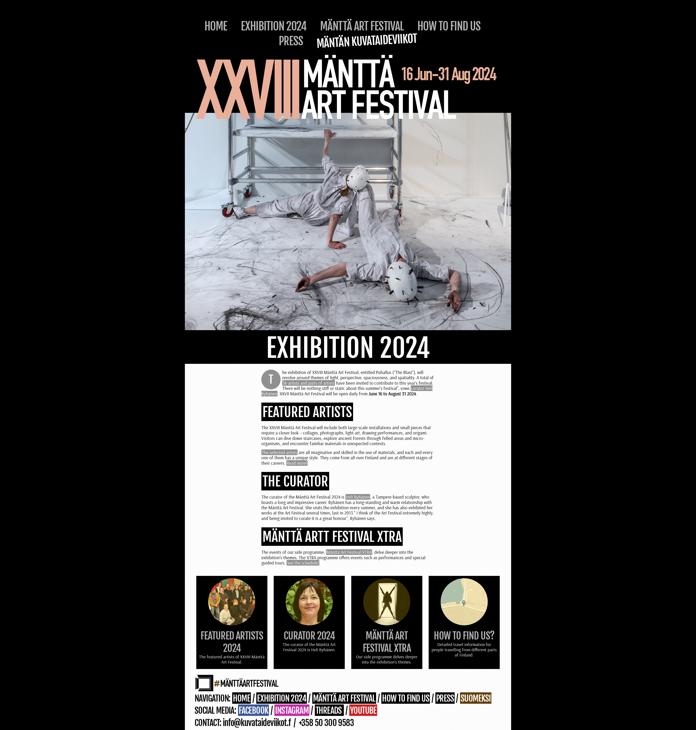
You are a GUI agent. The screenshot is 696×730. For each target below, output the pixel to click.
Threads (329, 710)
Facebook (253, 710)
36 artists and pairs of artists (309, 383)
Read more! (297, 463)
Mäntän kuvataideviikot (367, 41)
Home (215, 26)
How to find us (448, 26)
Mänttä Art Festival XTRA (349, 552)
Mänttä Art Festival (362, 26)
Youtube (363, 710)
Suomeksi (476, 698)
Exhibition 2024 (273, 26)
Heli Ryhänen (358, 497)
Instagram (292, 710)
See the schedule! (303, 563)
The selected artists (279, 452)
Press (291, 41)
